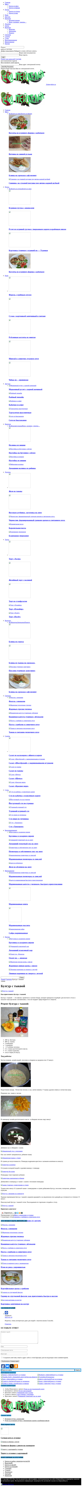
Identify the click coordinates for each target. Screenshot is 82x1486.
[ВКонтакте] (15, 1213)
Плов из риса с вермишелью (13, 1267)
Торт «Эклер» (15, 559)
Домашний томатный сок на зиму (23, 844)
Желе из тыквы (15, 491)
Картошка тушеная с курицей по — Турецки (28, 250)
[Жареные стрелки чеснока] (20, 705)
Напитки (8, 18)
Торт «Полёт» (15, 617)
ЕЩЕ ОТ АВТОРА (34, 1221)
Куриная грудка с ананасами (21, 208)
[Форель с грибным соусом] (20, 291)
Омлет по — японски (18, 958)
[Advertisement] (24, 88)
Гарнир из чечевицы (22, 1381)
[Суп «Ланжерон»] (16, 823)
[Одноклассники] (20, 1213)
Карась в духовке (55, 1381)
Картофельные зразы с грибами (15, 1288)
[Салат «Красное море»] (17, 782)
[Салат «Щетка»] (15, 774)
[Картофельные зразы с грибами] (12, 1284)
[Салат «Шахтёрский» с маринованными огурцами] (27, 759)
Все (10, 113)
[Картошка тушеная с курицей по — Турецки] (20, 247)
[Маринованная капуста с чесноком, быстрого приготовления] (26, 880)
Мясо (6, 4)
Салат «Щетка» (16, 778)
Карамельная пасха (17, 528)
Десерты (8, 24)
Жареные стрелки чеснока (20, 709)
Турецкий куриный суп (19, 811)
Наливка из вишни (17, 445)
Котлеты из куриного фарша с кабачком (26, 133)
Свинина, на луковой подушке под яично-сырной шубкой (34, 183)
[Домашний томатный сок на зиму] (21, 840)
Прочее (7, 44)
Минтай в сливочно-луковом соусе (24, 359)
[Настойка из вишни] (16, 457)
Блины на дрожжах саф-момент (22, 175)
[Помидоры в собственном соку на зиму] (23, 847)
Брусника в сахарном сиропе (21, 836)
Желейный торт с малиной (20, 580)
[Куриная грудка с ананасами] (20, 204)
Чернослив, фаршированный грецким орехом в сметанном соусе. (37, 520)
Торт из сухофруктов (18, 601)
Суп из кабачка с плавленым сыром (24, 796)
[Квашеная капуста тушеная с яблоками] (23, 713)
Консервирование (11, 40)
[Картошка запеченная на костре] (11, 1300)
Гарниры (8, 35)
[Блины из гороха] (20, 638)
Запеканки (12, 31)
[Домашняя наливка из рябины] (16, 464)
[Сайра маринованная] (16, 929)
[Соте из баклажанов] (16, 416)
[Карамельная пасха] (16, 524)
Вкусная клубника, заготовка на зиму (25, 513)
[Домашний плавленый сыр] (19, 946)
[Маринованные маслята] (15, 921)
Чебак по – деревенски (18, 380)
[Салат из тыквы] (15, 767)
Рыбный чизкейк (16, 397)
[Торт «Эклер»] (20, 555)
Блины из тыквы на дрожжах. (22, 663)
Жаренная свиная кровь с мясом (23, 966)
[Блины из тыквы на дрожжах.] (20, 659)
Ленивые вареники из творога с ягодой (26, 973)
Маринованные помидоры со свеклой (25, 859)
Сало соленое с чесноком (25, 1394)
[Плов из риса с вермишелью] (15, 1263)
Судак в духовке (55, 1383)
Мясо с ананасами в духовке (24, 1215)
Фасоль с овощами (17, 701)
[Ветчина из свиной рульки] (20, 150)
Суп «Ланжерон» (16, 827)
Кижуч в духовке (57, 1375)
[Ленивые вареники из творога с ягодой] (23, 969)
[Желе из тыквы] (20, 487)
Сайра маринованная (18, 933)
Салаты (7, 36)
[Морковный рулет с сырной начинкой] (22, 385)
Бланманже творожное (19, 536)
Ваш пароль (23, 55)
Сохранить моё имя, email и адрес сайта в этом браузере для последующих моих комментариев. (35, 1357)
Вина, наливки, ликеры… (17, 22)
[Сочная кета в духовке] (5, 1434)
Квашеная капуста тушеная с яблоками (26, 717)
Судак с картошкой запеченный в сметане (27, 316)
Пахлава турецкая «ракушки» (22, 671)
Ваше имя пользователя (27, 53)
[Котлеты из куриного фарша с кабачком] (20, 129)
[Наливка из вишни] (20, 441)
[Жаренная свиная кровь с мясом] (20, 962)
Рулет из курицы (56, 1379)
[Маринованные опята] (20, 900)
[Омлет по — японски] (16, 954)
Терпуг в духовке (20, 1375)
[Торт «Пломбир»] (15, 605)
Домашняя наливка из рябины (22, 468)
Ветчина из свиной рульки (20, 154)
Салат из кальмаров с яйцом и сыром (25, 755)
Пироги (11, 33)
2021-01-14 (8, 1317)
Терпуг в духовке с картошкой (14, 1453)
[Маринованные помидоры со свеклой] (22, 855)
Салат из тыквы (16, 771)
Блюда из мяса (13, 6)
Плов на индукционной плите (34, 1389)
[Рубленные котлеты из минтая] (20, 333)
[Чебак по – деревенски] (20, 376)
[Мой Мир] (22, 1213)
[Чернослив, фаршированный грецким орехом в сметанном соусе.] (32, 516)
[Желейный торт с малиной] (20, 576)
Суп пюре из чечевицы (19, 819)
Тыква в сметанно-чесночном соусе (24, 732)
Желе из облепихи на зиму (20, 867)
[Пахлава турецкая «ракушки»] (20, 667)
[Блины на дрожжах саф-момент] (20, 171)
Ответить (8, 1324)
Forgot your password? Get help (11, 59)
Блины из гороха (16, 642)
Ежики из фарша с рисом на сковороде (18, 1445)
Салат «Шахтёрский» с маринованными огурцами (31, 763)
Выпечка (8, 27)
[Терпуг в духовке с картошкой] (12, 1449)
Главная (7, 2)
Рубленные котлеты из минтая (22, 337)
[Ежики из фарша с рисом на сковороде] (10, 1442)
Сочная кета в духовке (10, 1438)
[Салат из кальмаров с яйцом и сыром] (20, 751)
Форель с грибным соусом (20, 295)
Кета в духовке (17, 1379)
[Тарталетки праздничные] (18, 409)
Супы (7, 38)
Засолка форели (31, 1377)
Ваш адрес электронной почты (29, 64)
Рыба (6, 15)
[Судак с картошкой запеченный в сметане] (20, 312)
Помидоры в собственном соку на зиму (26, 851)
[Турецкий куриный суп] (17, 807)
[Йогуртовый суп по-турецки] (19, 799)
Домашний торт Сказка (25, 1392)
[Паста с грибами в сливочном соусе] (22, 720)
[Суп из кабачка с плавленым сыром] (22, 792)
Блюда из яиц (13, 13)
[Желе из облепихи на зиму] (16, 863)
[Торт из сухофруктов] (20, 597)
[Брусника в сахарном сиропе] (19, 832)
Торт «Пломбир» (16, 609)
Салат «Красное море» (19, 786)
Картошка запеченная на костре (15, 1304)
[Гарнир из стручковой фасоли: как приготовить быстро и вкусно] (12, 1292)
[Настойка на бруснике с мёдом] (20, 449)
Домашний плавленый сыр (20, 950)
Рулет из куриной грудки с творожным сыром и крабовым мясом (37, 229)
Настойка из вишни (17, 460)
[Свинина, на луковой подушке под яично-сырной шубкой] (29, 179)
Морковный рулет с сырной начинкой (25, 389)
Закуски (7, 17)
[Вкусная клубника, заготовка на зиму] (20, 509)
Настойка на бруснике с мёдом (22, 453)
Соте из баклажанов (17, 420)
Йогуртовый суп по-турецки (21, 803)
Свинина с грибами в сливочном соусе (26, 1217)
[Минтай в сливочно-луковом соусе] (20, 355)
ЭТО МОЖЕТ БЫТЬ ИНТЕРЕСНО (14, 1221)
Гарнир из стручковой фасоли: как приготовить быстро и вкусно (29, 1296)
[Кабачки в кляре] (15, 401)
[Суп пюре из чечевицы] (17, 815)
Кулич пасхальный (25, 1391)
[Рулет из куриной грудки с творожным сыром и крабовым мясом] (20, 225)
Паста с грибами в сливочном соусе (24, 724)
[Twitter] (18, 1213)
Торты (7, 26)
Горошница (50, 1377)
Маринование (9, 42)
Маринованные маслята (19, 925)
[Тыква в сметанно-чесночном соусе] (22, 728)
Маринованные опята (18, 904)
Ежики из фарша (23, 1383)
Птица (7, 9)
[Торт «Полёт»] (14, 613)
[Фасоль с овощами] (16, 697)
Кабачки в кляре (16, 405)
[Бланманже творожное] (17, 532)
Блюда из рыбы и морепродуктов (17, 1461)
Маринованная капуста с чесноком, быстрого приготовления (35, 884)
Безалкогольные (14, 20)
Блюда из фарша (14, 8)
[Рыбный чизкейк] (15, 393)
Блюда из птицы (14, 11)
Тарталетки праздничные (20, 413)
